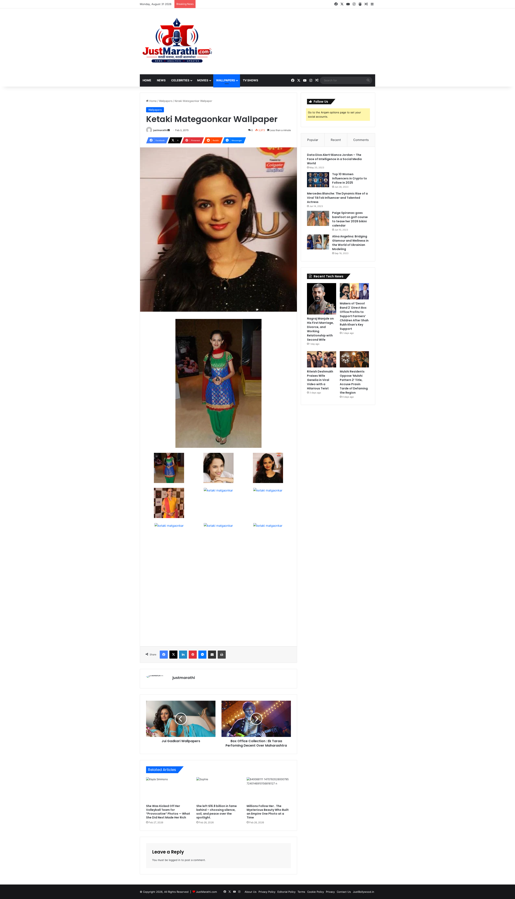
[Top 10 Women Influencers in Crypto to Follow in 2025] (318, 179)
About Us (250, 891)
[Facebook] (164, 655)
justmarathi (160, 130)
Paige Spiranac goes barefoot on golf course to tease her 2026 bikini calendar (350, 219)
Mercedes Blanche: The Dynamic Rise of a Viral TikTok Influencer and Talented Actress (337, 197)
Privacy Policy (267, 891)
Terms (301, 891)
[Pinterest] (193, 655)
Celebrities (180, 80)
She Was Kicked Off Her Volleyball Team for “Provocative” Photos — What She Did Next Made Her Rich (168, 811)
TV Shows (250, 80)
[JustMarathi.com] (177, 41)
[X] (173, 655)
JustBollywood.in (363, 891)
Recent (336, 140)
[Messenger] (202, 655)
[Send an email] (168, 130)
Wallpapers (225, 80)
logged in (174, 860)
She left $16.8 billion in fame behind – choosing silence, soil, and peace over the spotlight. (216, 811)
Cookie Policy (315, 891)
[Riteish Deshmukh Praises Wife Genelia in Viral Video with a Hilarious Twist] (321, 359)
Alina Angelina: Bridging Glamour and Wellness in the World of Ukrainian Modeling (350, 242)
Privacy (330, 891)
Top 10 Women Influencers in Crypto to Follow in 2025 (349, 178)
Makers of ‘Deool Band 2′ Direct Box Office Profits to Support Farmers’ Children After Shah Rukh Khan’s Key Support (354, 316)
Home (147, 80)
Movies (202, 80)
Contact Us (344, 891)
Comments (361, 140)
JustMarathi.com (206, 891)
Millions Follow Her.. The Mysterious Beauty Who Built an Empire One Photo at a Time (268, 811)
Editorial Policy (286, 891)
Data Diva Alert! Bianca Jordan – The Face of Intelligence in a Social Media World (334, 159)
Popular (312, 140)
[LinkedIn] (183, 655)
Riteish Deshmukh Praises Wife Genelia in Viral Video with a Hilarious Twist (320, 379)
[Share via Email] (212, 655)
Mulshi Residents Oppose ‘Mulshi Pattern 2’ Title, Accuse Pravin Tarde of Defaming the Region (354, 382)
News (161, 80)
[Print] (222, 655)
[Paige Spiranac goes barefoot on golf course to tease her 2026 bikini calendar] (318, 218)
